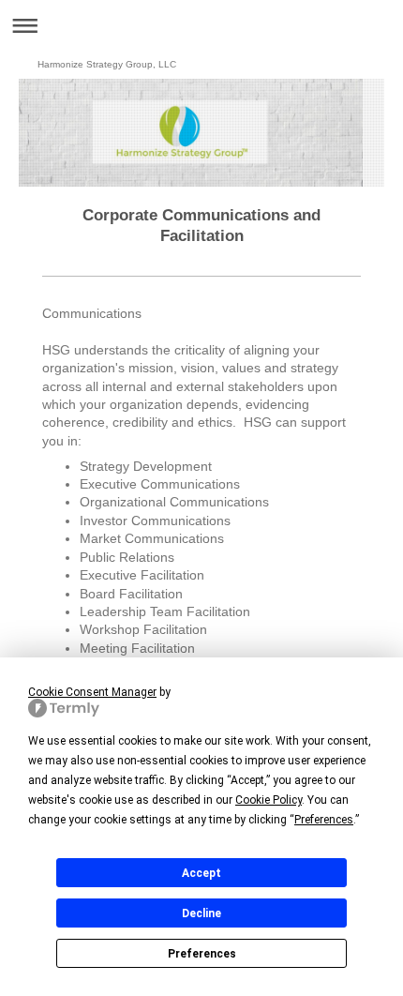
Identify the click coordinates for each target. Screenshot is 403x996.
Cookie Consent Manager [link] (92, 692)
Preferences (202, 953)
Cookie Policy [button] (268, 800)
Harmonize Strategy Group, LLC (106, 64)
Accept (201, 873)
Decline (201, 913)
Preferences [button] (323, 819)
